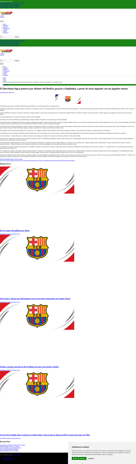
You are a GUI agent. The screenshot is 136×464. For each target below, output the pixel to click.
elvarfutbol (2, 92)
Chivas (5, 31)
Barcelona (5, 25)
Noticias (5, 27)
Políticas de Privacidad (8, 459)
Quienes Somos (7, 457)
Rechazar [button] (82, 458)
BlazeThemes (17, 455)
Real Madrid (6, 28)
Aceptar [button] (75, 458)
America (5, 29)
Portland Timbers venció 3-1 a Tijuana (9, 4)
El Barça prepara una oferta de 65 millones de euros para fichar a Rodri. (29, 367)
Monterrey (5, 32)
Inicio (4, 24)
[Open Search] (0, 35)
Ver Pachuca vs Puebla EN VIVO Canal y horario (12, 3)
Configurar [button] (91, 458)
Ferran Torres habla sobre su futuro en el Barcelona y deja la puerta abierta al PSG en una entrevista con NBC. (45, 435)
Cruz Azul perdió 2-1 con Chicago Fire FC (10, 5)
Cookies (5, 460)
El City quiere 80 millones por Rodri (9, 7)
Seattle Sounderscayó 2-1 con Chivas (9, 450)
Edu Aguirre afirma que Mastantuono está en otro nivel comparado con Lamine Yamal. (35, 299)
